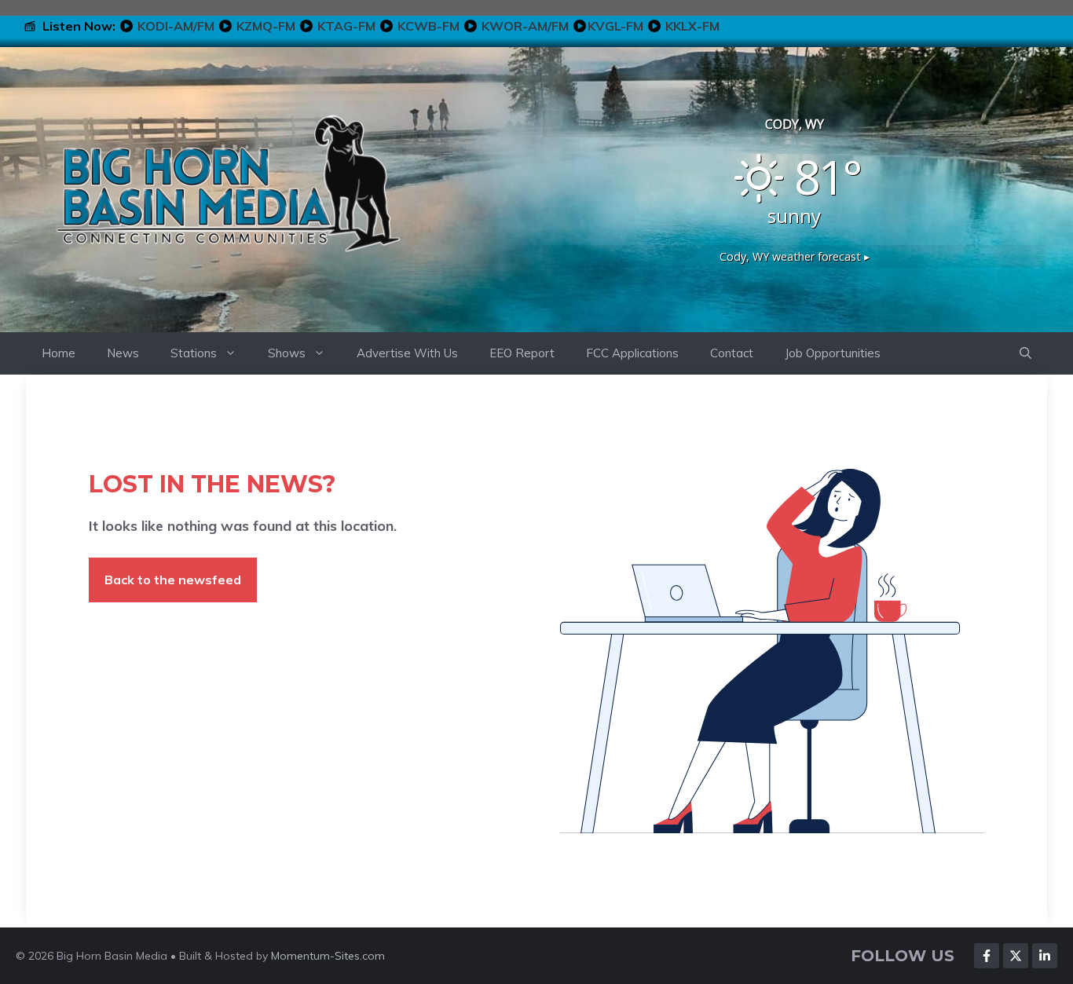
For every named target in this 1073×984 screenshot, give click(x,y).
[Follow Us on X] (1015, 955)
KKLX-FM (692, 26)
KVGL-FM (615, 26)
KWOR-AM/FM (525, 26)
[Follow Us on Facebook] (986, 955)
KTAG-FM (346, 26)
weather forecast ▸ (795, 256)
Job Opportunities (833, 353)
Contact (731, 353)
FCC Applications (632, 353)
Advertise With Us (407, 353)
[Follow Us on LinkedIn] (1044, 955)
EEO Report (522, 353)
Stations (193, 353)
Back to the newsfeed (172, 579)
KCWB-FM (428, 26)
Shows (287, 353)
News (123, 353)
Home (58, 353)
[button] (1025, 353)
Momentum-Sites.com (328, 956)
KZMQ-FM (265, 26)
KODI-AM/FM (175, 26)
